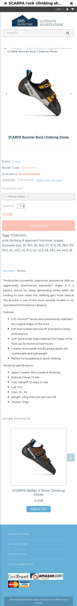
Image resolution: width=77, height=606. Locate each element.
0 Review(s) (25, 180)
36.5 (41, 245)
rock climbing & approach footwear (27, 240)
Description (9, 270)
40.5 (17, 250)
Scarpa (16, 162)
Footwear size (12, 188)
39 (71, 245)
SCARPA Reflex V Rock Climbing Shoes (38, 492)
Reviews (21, 270)
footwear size (11, 245)
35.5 (29, 245)
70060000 (18, 235)
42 (34, 250)
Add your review (49, 180)
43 (46, 250)
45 (70, 250)
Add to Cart (38, 509)
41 (23, 250)
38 (59, 245)
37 (47, 245)
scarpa (58, 240)
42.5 (40, 250)
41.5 (28, 250)
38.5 (65, 245)
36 (35, 245)
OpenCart (27, 599)
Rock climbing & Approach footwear (49, 48)
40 (11, 250)
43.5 (52, 250)
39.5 (5, 250)
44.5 (65, 250)
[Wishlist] (72, 9)
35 (24, 245)
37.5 (53, 245)
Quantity (8, 206)
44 (58, 250)
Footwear (17, 48)
